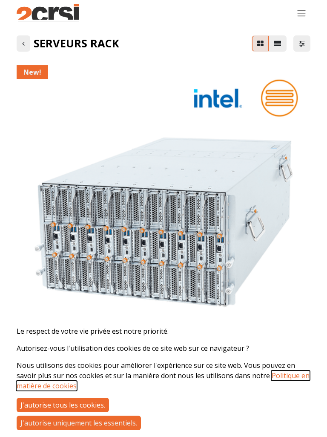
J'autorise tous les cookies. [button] (62, 405)
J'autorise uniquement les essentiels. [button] (78, 423)
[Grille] (260, 43)
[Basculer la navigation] (301, 12)
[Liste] (278, 43)
